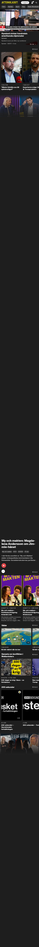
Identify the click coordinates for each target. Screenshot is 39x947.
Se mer (32, 44)
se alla (34, 49)
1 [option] (3, 571)
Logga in (25, 2)
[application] (19, 20)
